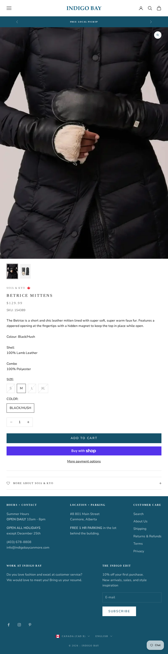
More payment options (84, 461)
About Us (140, 521)
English (101, 636)
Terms (138, 543)
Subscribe (119, 611)
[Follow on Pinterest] (30, 625)
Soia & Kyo (16, 288)
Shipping (139, 528)
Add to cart (84, 438)
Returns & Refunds (147, 536)
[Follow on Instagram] (19, 625)
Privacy (138, 551)
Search (138, 514)
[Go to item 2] (25, 271)
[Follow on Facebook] (9, 625)
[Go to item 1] (12, 271)
